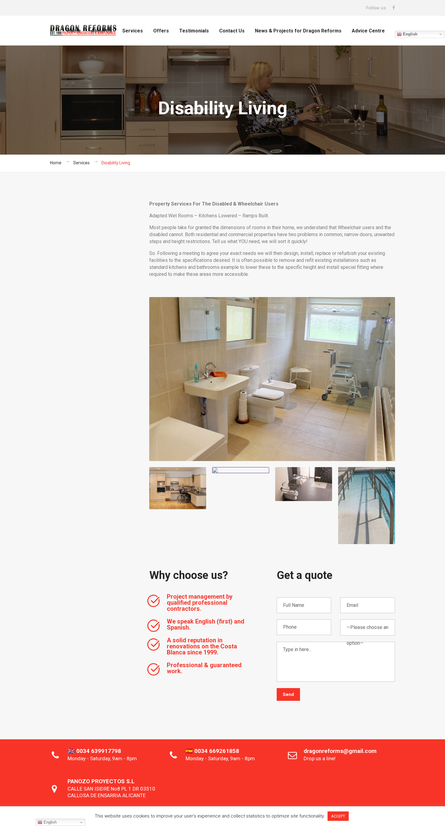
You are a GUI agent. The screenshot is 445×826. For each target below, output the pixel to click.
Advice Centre (368, 31)
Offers (161, 31)
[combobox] (367, 627)
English (409, 34)
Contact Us (232, 31)
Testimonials (194, 31)
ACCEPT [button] (338, 816)
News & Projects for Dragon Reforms (298, 31)
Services (132, 31)
